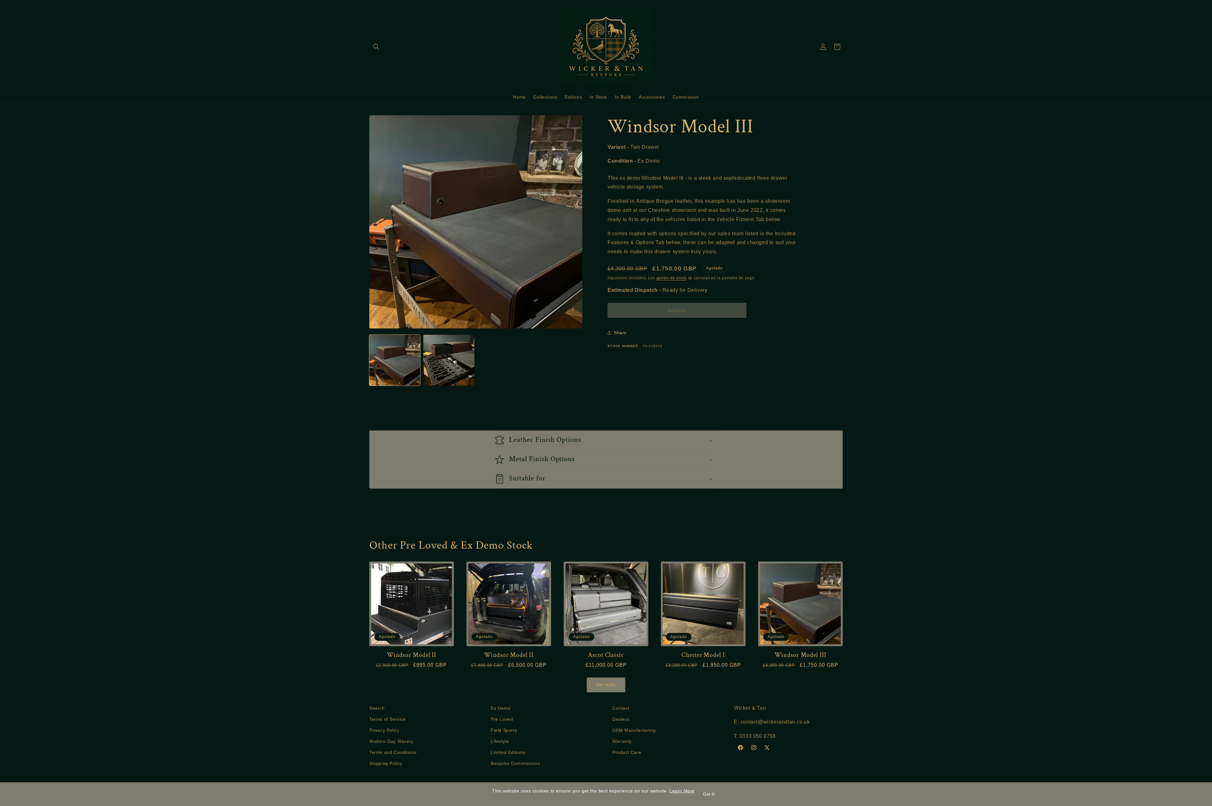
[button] (376, 47)
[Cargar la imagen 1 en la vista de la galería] (394, 360)
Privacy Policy (384, 730)
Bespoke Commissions (515, 763)
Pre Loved (502, 719)
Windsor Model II (411, 655)
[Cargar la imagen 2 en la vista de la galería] (448, 360)
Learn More (682, 790)
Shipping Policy (385, 763)
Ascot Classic (606, 655)
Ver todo (606, 684)
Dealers (620, 719)
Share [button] (620, 332)
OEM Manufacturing (634, 730)
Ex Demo (500, 708)
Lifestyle (500, 741)
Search (377, 708)
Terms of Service (387, 719)
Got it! (709, 794)
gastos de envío (671, 278)
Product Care (626, 752)
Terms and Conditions (393, 752)
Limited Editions (508, 752)
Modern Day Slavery (391, 741)
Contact (620, 708)
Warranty (622, 741)
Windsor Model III (800, 655)
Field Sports (504, 730)
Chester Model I (703, 655)
